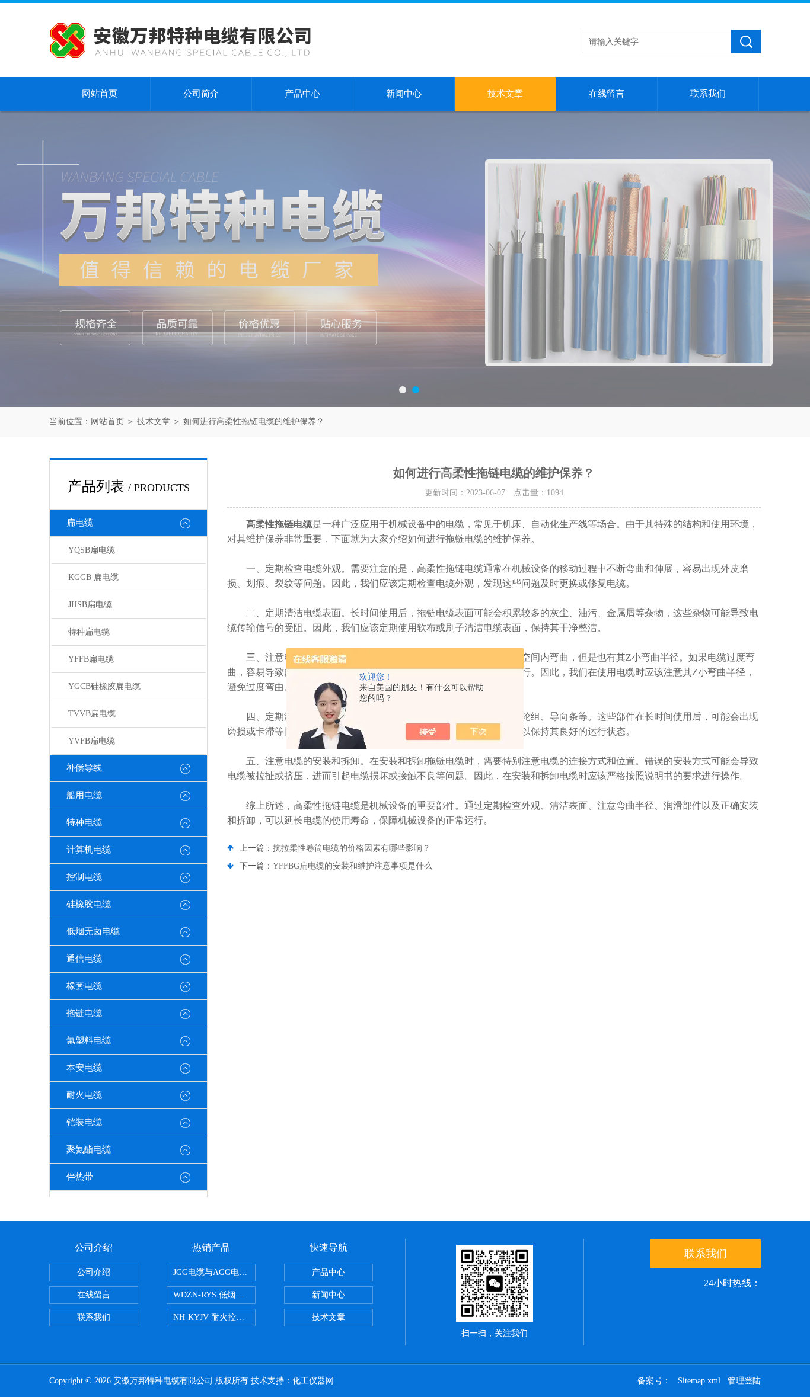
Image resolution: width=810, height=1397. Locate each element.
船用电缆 (84, 795)
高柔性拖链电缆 (279, 524)
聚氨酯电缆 (88, 1149)
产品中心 (302, 93)
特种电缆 (84, 822)
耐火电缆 (84, 1095)
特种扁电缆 (89, 631)
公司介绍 (93, 1272)
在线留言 (606, 93)
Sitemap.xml (699, 1380)
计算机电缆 (88, 849)
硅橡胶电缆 (88, 904)
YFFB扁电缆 (91, 659)
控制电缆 (84, 877)
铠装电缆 (84, 1122)
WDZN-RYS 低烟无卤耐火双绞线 (214, 1294)
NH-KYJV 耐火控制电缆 (214, 1317)
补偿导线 (84, 768)
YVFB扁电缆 (91, 740)
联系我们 (708, 93)
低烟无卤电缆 (93, 931)
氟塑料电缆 (88, 1040)
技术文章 (505, 93)
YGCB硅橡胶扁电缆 (104, 686)
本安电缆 (84, 1067)
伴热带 (79, 1176)
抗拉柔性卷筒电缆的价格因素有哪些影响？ (351, 848)
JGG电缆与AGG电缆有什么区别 (214, 1272)
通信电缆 (84, 958)
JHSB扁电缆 (90, 604)
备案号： (654, 1380)
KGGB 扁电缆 (93, 577)
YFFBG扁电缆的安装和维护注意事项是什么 (352, 865)
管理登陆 (744, 1380)
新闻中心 (404, 93)
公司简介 (201, 93)
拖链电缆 (84, 1013)
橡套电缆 (84, 986)
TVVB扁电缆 (92, 713)
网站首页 (99, 93)
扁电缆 (79, 522)
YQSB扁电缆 (91, 550)
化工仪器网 (313, 1380)
